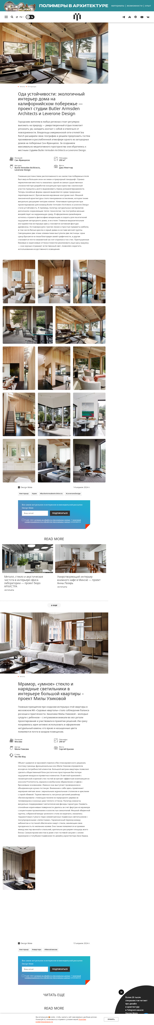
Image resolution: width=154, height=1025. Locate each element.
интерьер (24, 493)
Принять (111, 1019)
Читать (22, 86)
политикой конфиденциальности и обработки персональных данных (53, 521)
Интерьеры (32, 86)
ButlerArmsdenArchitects (52, 493)
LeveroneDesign (73, 493)
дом (35, 493)
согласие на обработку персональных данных (52, 520)
